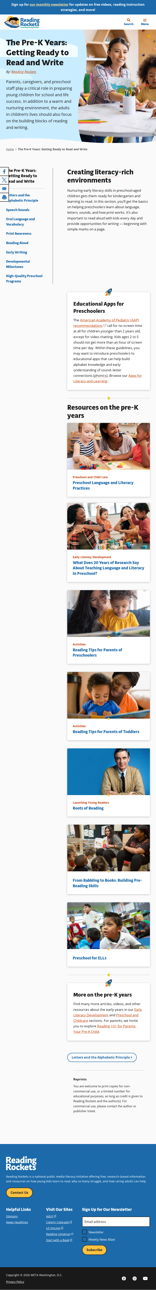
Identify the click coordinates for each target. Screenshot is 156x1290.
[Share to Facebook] (4, 171)
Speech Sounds (17, 210)
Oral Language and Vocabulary (20, 222)
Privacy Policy (15, 1282)
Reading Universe (59, 1234)
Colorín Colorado (59, 1222)
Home (10, 149)
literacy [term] (107, 172)
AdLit (51, 1216)
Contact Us (19, 1192)
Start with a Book (59, 1240)
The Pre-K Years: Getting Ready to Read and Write (21, 176)
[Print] (4, 197)
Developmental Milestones (18, 264)
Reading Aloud (17, 243)
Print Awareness (18, 233)
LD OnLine (54, 1228)
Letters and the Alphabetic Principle (22, 198)
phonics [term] (100, 375)
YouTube (145, 1278)
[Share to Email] (4, 188)
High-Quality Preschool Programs (24, 279)
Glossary (12, 1216)
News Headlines (17, 1222)
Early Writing (16, 252)
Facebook (123, 1278)
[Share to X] (4, 180)
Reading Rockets (23, 71)
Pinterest (134, 1278)
